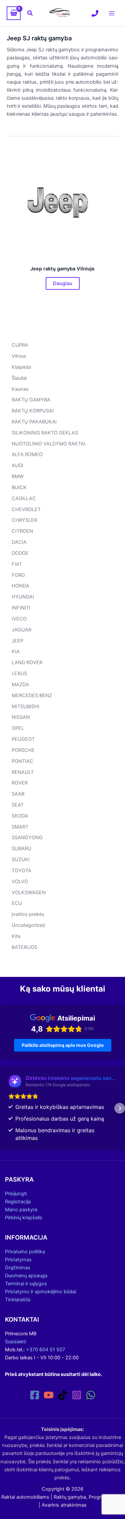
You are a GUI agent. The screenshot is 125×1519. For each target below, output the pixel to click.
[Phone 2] (95, 13)
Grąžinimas (17, 1268)
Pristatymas (18, 1260)
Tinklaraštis (18, 1300)
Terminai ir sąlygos (26, 1284)
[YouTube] (49, 1395)
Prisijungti (16, 1194)
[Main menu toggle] (111, 13)
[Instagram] (77, 1395)
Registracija (18, 1202)
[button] (30, 13)
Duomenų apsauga (26, 1276)
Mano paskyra (21, 1210)
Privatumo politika (25, 1252)
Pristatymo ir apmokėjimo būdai (40, 1292)
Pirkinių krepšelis (23, 1218)
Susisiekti (15, 1342)
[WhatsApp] (91, 1395)
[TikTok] (63, 1395)
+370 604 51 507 (45, 1350)
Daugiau (62, 283)
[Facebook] (35, 1395)
